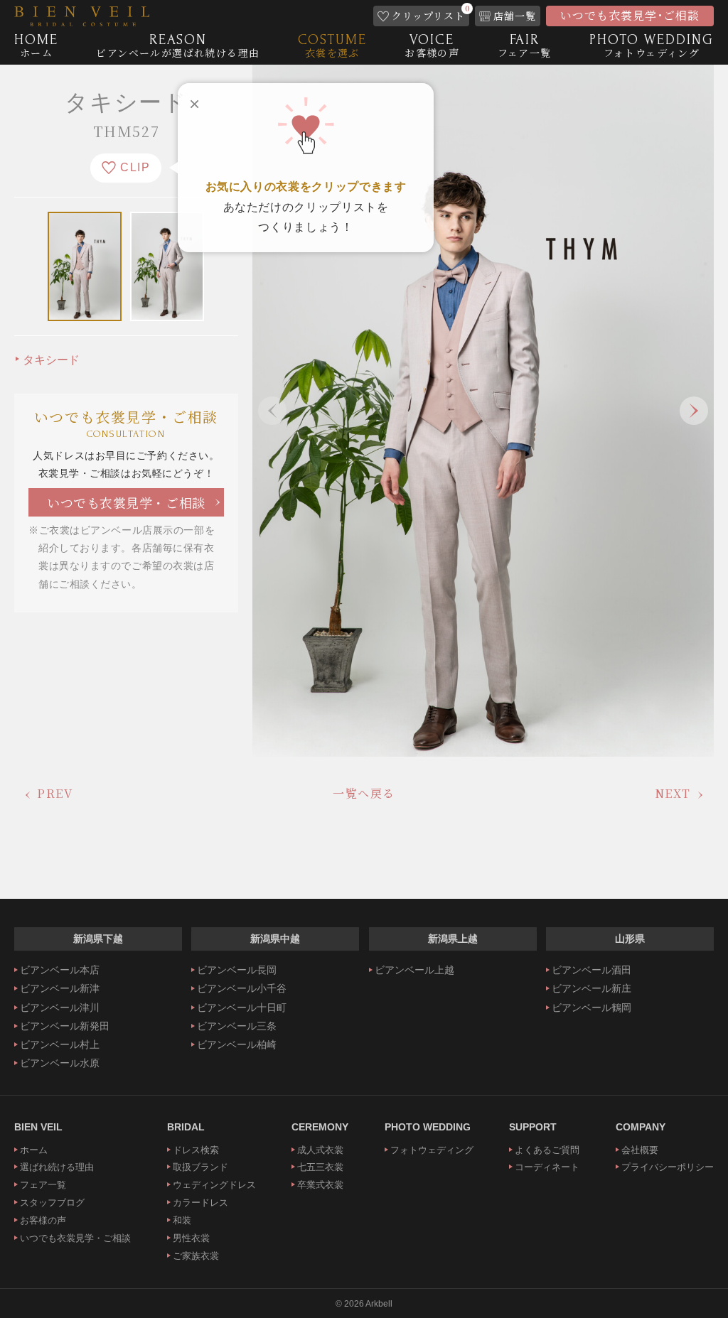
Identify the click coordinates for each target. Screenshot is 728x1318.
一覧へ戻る (364, 793)
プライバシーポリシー (667, 1167)
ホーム (34, 1150)
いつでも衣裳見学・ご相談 (126, 502)
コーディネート (547, 1167)
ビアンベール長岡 (237, 970)
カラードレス (200, 1202)
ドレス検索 (196, 1150)
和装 (182, 1220)
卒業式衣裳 (320, 1184)
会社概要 (639, 1150)
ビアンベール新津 (60, 988)
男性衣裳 (191, 1238)
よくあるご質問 (547, 1150)
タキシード (51, 360)
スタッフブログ (52, 1202)
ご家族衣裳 (196, 1256)
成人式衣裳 (320, 1150)
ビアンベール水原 (60, 1063)
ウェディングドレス (214, 1184)
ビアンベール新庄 (591, 988)
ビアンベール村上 (60, 1044)
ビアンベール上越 (414, 970)
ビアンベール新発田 (64, 1026)
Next (694, 410)
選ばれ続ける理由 (57, 1167)
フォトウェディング (431, 1150)
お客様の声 (43, 1220)
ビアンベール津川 (60, 1007)
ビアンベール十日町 (242, 1007)
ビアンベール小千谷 (242, 988)
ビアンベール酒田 (591, 970)
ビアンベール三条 (237, 1026)
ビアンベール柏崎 (237, 1044)
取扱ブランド (200, 1167)
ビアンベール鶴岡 (591, 1007)
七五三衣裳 (320, 1167)
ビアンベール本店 (60, 970)
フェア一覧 (43, 1184)
